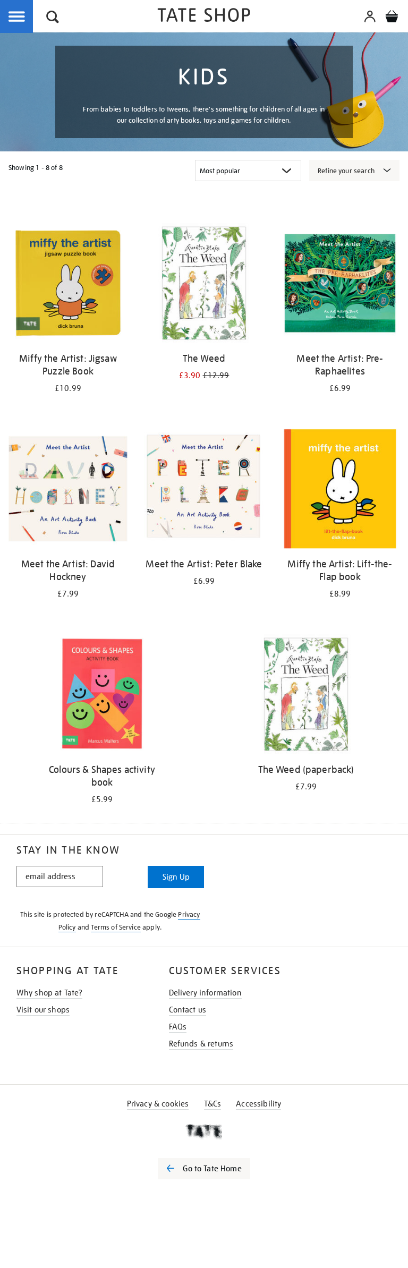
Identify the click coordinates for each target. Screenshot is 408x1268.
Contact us (188, 1010)
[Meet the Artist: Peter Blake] (204, 490)
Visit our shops (43, 1010)
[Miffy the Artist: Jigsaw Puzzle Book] (68, 285)
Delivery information (205, 993)
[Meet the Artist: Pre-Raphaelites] (340, 285)
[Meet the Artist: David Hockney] (68, 490)
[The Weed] (204, 285)
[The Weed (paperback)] (306, 696)
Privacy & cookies (158, 1104)
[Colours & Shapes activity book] (102, 696)
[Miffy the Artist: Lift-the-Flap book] (340, 490)
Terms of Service (116, 927)
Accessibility (258, 1104)
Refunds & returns (201, 1044)
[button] (53, 18)
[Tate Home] (204, 1131)
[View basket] (392, 18)
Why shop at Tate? (49, 993)
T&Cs (213, 1104)
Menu (17, 17)
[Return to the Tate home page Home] (204, 16)
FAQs (178, 1027)
